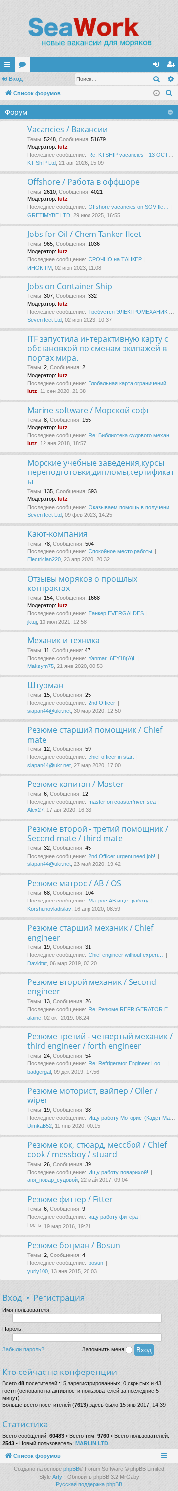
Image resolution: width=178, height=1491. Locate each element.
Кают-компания (57, 533)
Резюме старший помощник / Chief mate (94, 734)
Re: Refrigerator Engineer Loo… (127, 1063)
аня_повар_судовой (52, 1180)
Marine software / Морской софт (88, 410)
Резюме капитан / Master (75, 784)
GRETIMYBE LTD (48, 215)
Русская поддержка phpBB (89, 1484)
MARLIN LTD (91, 1443)
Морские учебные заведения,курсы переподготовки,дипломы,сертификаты (100, 472)
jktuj (32, 622)
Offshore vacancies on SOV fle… (129, 207)
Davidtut (37, 963)
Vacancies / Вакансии (67, 129)
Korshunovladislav (49, 909)
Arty (57, 1477)
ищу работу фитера (113, 1217)
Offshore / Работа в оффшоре (83, 181)
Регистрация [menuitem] (172, 66)
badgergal (39, 1072)
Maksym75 (40, 666)
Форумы (24, 66)
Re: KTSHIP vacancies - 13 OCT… (131, 154)
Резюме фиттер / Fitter (70, 1199)
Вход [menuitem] (158, 66)
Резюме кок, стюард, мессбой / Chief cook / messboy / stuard (97, 1149)
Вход (16, 79)
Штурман (45, 685)
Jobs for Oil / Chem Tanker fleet (84, 234)
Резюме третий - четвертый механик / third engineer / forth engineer (100, 1041)
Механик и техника (63, 640)
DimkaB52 (39, 1126)
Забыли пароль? (23, 1349)
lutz (63, 147)
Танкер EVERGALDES (116, 613)
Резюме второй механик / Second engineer (91, 987)
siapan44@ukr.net (49, 711)
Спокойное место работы (120, 551)
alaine (34, 1017)
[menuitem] (169, 93)
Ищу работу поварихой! (118, 1172)
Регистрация (59, 1297)
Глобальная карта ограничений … (131, 383)
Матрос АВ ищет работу (119, 900)
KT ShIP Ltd (41, 163)
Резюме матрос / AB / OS (74, 883)
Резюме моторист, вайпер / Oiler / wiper (92, 1095)
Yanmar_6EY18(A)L (112, 658)
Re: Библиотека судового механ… (132, 435)
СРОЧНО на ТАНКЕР (115, 259)
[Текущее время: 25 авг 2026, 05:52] (156, 93)
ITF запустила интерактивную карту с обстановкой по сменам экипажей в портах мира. (97, 348)
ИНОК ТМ (39, 268)
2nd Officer (102, 703)
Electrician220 (44, 559)
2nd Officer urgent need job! (122, 856)
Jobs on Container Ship (69, 286)
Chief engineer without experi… (126, 955)
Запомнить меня (104, 1349)
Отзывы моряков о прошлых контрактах (82, 583)
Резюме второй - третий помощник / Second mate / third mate (97, 834)
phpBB (71, 1469)
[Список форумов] (89, 32)
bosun (96, 1263)
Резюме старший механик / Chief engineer (90, 932)
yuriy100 (37, 1271)
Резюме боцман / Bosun (73, 1245)
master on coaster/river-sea (122, 802)
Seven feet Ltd (44, 320)
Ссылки (9, 66)
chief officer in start (111, 757)
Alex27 (35, 810)
